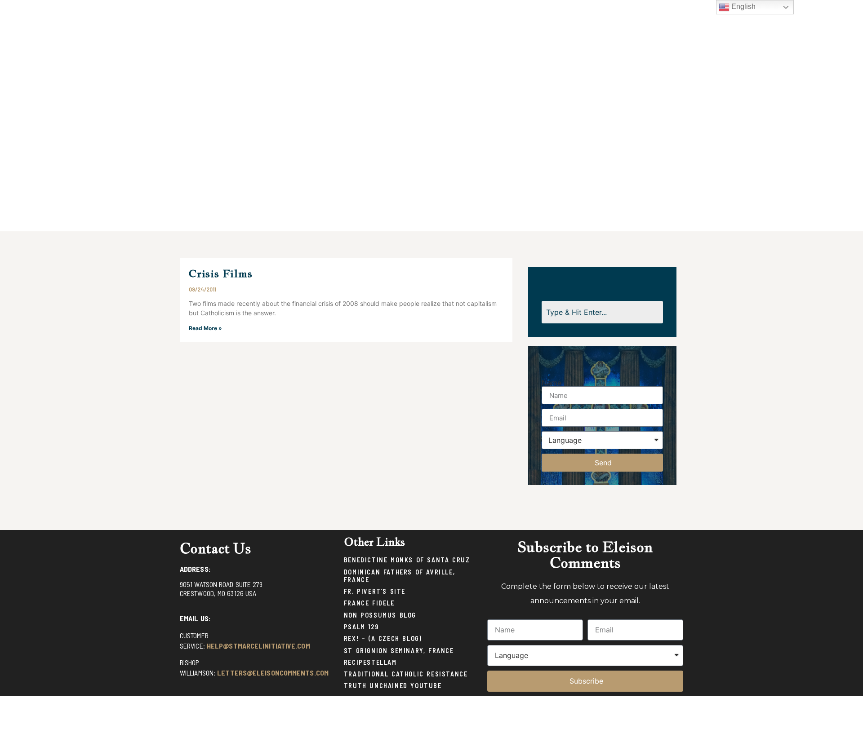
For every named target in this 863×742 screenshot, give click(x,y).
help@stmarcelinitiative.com (258, 645)
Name (551, 382)
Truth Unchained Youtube (393, 685)
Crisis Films (221, 273)
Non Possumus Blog (380, 615)
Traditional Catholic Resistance (406, 674)
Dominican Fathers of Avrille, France (399, 575)
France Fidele (369, 603)
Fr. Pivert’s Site (374, 591)
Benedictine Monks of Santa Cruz (407, 560)
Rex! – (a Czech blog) (383, 638)
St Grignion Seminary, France (399, 650)
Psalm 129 (361, 627)
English (743, 6)
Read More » (205, 328)
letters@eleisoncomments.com (273, 672)
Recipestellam (370, 662)
